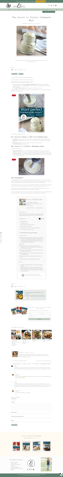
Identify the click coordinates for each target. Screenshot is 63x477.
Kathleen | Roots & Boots (31, 23)
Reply (15, 372)
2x (41, 218)
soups (23, 155)
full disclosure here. (33, 61)
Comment (12, 402)
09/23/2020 (15, 366)
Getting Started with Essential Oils (16, 468)
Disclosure (27, 475)
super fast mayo (39, 186)
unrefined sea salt (26, 227)
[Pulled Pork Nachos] (36, 334)
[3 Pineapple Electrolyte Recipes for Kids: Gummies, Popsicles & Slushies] (16, 334)
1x (39, 218)
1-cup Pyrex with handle (29, 247)
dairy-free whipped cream (43, 181)
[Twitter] (19, 70)
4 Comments (38, 23)
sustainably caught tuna (24, 139)
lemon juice (26, 223)
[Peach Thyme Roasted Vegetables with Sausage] (26, 334)
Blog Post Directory (14, 462)
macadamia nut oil (25, 229)
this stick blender (39, 179)
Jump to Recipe (14, 73)
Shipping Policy (38, 475)
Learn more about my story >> (26, 356)
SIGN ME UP (39, 319)
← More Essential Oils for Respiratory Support (19, 360)
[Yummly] (21, 70)
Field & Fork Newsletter (15, 467)
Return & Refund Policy (32, 475)
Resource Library (36, 437)
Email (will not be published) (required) (17, 416)
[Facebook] (15, 70)
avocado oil (32, 229)
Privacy (24, 475)
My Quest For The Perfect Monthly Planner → (44, 360)
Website (12, 420)
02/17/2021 (15, 382)
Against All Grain (39, 142)
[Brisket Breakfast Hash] (47, 334)
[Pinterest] (17, 70)
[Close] (62, 1)
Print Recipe (21, 73)
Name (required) (13, 412)
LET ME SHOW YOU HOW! (40, 1)
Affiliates (12, 469)
